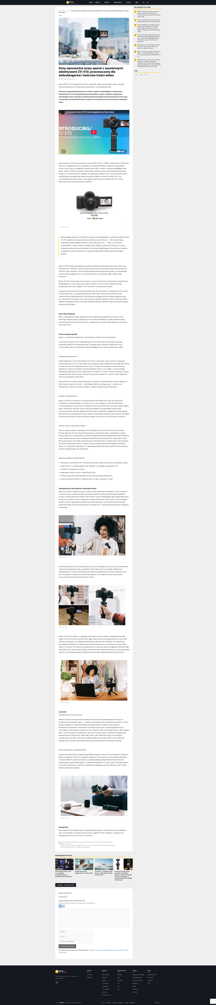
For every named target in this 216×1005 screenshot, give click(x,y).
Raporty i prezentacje (81, 842)
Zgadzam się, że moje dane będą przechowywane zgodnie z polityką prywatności (77, 903)
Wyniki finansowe (137, 977)
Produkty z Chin (106, 995)
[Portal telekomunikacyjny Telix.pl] (61, 971)
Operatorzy (118, 2)
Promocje (89, 974)
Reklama (135, 992)
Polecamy (89, 977)
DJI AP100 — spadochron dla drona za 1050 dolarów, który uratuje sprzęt (104, 873)
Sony (98, 842)
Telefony (104, 977)
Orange (119, 974)
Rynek (129, 2)
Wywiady (135, 983)
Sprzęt (106, 2)
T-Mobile (119, 980)
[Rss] (56, 982)
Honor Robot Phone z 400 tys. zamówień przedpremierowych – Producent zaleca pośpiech (63, 874)
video (69, 843)
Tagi (127, 1002)
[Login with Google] (63, 906)
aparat (62, 843)
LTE (118, 989)
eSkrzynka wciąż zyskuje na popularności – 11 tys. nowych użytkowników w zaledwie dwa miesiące (87, 845)
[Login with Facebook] (60, 906)
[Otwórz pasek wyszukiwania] (148, 2)
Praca (72, 842)
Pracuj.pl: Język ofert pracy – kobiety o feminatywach (75, 847)
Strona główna (62, 10)
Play (118, 977)
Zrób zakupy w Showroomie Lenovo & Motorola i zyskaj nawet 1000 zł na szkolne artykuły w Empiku (148, 46)
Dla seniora (105, 983)
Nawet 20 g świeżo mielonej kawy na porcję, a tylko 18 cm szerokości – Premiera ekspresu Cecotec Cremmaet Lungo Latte (149, 14)
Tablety (104, 980)
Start (91, 2)
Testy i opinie (105, 974)
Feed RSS (132, 1002)
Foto (68, 10)
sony (66, 843)
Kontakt (108, 1002)
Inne (136, 2)
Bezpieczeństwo (152, 974)
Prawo (134, 986)
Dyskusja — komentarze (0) (65, 885)
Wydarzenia (108, 842)
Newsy (97, 2)
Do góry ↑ (158, 1002)
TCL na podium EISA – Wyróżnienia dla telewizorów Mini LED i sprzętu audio (148, 20)
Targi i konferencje (138, 980)
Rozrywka (90, 842)
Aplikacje (150, 980)
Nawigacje (105, 986)
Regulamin (121, 1002)
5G (118, 986)
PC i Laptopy (105, 989)
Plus (118, 983)
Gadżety (104, 992)
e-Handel (135, 989)
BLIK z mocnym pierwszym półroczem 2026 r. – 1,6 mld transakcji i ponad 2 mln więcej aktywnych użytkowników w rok (149, 54)
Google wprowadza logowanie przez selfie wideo (84, 872)
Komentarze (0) (63, 896)
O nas (103, 1002)
